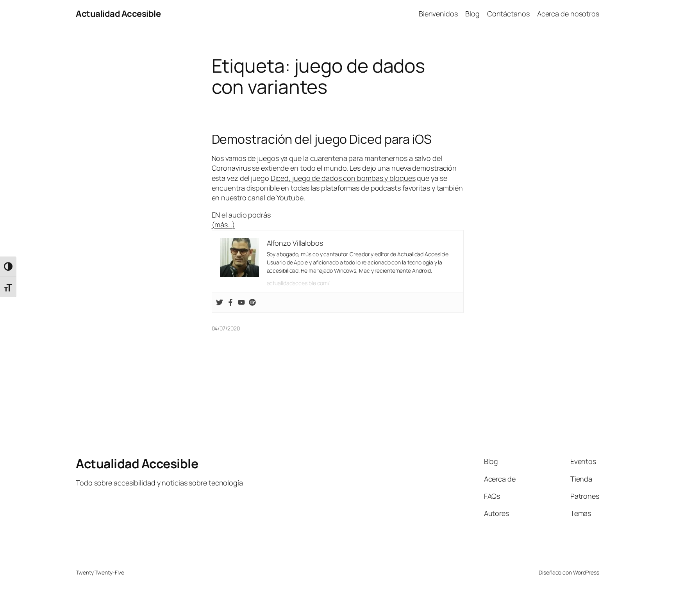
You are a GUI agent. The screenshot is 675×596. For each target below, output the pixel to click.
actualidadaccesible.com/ (298, 283)
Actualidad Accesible (118, 14)
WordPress (586, 572)
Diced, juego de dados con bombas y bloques (343, 178)
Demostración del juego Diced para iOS (322, 139)
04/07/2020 (226, 328)
